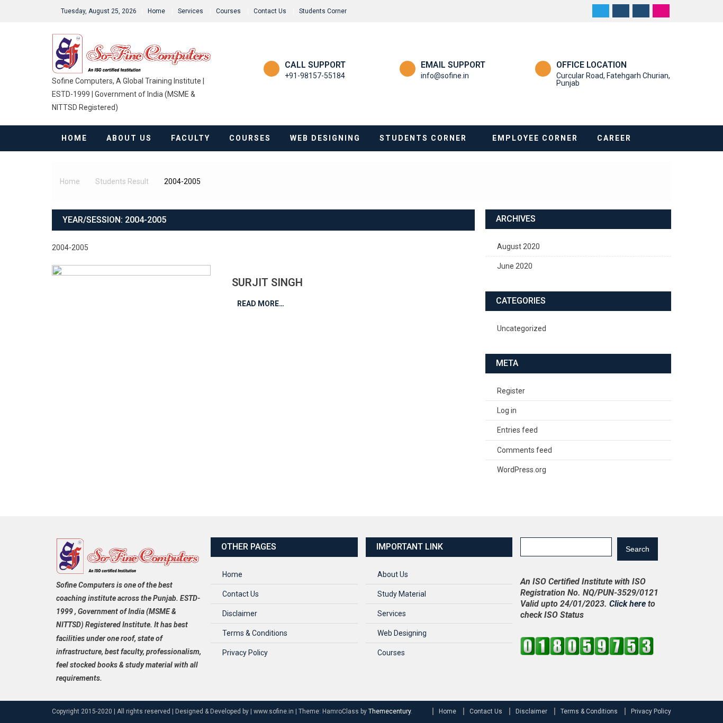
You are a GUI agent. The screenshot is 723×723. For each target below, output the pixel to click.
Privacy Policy (245, 652)
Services (190, 11)
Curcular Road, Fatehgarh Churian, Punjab (613, 79)
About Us (129, 138)
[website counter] (587, 645)
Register (511, 391)
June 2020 (514, 266)
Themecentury (389, 711)
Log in (507, 410)
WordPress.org (521, 469)
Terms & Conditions (254, 633)
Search (637, 549)
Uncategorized (521, 328)
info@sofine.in (445, 75)
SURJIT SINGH (267, 282)
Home (156, 11)
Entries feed (517, 430)
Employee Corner (535, 138)
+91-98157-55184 (315, 75)
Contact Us (270, 11)
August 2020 (518, 246)
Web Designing (325, 138)
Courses (228, 11)
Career (614, 138)
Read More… (260, 303)
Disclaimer (239, 613)
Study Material (401, 594)
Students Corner (323, 11)
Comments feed (524, 450)
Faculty (190, 138)
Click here (627, 604)
